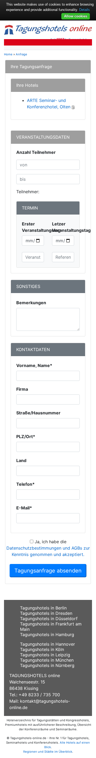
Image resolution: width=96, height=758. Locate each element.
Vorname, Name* (34, 365)
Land (21, 460)
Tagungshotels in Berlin (43, 608)
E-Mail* (24, 507)
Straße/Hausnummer (38, 412)
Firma (22, 389)
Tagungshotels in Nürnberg (47, 665)
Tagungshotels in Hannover (47, 644)
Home (8, 54)
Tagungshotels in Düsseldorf (49, 618)
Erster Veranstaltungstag (41, 227)
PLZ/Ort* (25, 436)
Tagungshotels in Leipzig (45, 654)
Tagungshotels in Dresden (46, 613)
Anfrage (21, 54)
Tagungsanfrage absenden (48, 570)
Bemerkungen (31, 302)
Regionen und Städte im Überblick (47, 751)
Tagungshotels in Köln (42, 649)
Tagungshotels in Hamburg (47, 634)
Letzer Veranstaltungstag (71, 227)
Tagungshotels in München (47, 660)
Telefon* (25, 484)
